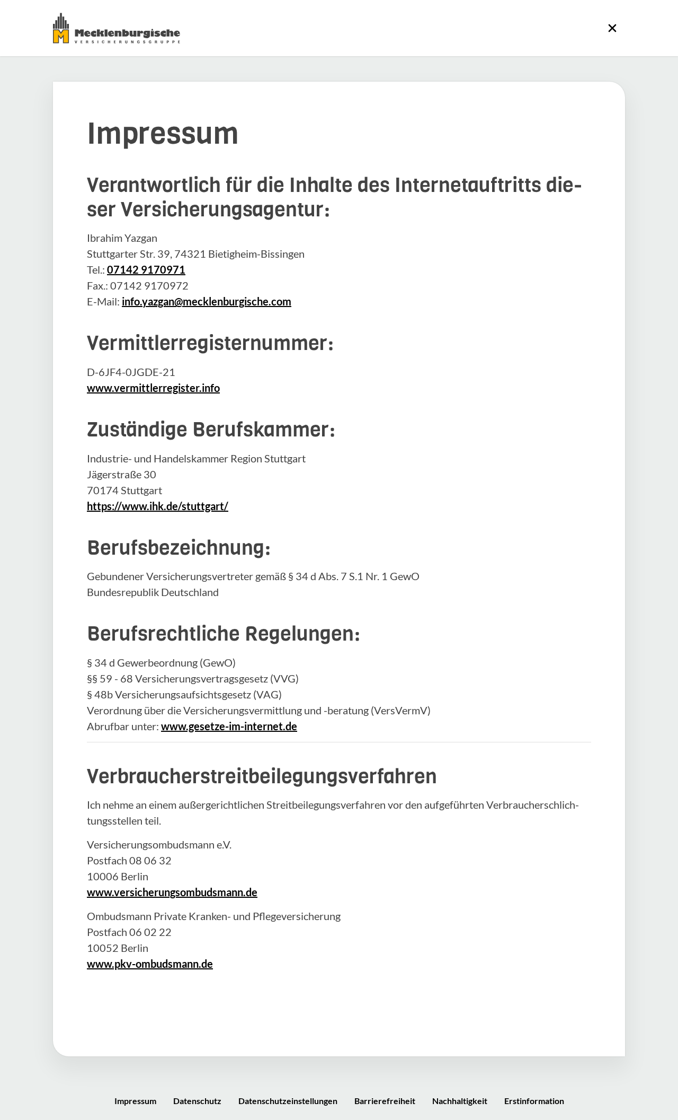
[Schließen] (612, 28)
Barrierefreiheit (384, 1101)
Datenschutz (197, 1101)
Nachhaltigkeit (459, 1101)
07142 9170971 (146, 269)
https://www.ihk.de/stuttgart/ (157, 506)
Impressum (135, 1101)
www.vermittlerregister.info (153, 387)
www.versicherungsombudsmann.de (172, 892)
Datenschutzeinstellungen (287, 1101)
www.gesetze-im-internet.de (229, 726)
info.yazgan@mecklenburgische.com (206, 301)
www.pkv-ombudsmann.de (150, 963)
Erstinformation (534, 1101)
